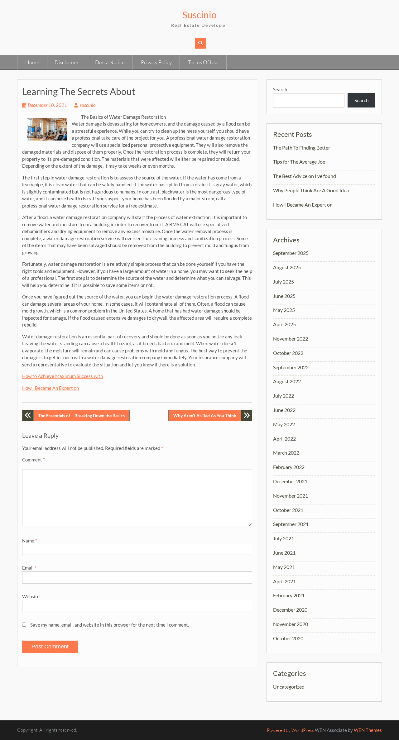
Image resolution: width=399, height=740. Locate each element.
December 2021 (290, 481)
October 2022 (288, 353)
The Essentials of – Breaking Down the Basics (81, 415)
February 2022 (289, 467)
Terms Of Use (203, 62)
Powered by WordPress (290, 730)
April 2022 (284, 439)
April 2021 (284, 581)
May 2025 (284, 310)
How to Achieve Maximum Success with (62, 376)
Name (29, 540)
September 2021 (291, 524)
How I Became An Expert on (50, 388)
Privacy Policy (156, 62)
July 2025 (283, 281)
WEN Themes (368, 730)
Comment (33, 459)
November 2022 (290, 338)
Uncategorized (289, 687)
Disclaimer (67, 62)
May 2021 (284, 567)
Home (32, 62)
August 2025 (287, 267)
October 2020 (288, 638)
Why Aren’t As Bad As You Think (204, 415)
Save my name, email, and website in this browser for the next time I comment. (109, 625)
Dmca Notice (110, 62)
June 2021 (284, 553)
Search (280, 89)
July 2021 (283, 538)
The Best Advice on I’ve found (304, 176)
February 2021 (289, 595)
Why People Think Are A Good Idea (311, 190)
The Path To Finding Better (301, 147)
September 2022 (291, 367)
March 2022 (286, 453)
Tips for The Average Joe (299, 162)
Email (29, 568)
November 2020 (290, 624)
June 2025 (284, 296)
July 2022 (283, 396)
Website (31, 596)
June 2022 (284, 410)
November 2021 (290, 496)
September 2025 (291, 253)
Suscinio (199, 14)
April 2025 (284, 324)
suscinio (88, 105)
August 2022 (287, 381)
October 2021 (288, 510)
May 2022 (284, 424)
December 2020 (290, 610)
